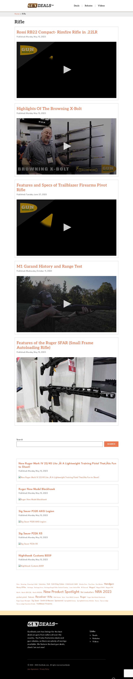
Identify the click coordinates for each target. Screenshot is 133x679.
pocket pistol (21, 597)
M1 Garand (84, 587)
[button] (66, 69)
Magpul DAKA (100, 587)
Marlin (18, 592)
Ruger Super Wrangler (23, 600)
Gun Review (99, 584)
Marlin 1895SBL (37, 592)
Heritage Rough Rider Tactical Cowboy (56, 587)
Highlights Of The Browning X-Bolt (49, 108)
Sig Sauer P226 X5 (30, 533)
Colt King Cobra (57, 584)
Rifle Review (57, 597)
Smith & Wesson (47, 601)
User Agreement (33, 669)
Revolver (40, 597)
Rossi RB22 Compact (72, 597)
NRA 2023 (103, 592)
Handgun (109, 584)
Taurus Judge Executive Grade (25, 604)
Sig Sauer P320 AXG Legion (36, 511)
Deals (76, 6)
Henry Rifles (21, 587)
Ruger (83, 597)
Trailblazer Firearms (44, 604)
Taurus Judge (104, 600)
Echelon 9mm (83, 584)
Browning (23, 584)
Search (19, 440)
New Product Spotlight (61, 592)
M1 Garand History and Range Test (49, 266)
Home (17, 14)
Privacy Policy (44, 669)
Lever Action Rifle (74, 587)
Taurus (97, 600)
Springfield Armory (70, 600)
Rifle (50, 597)
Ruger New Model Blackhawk (37, 489)
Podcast (31, 597)
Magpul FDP (109, 587)
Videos (101, 6)
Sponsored (59, 601)
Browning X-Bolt (33, 584)
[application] (66, 70)
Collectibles (42, 584)
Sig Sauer (35, 601)
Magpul (92, 587)
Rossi (63, 597)
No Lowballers (87, 592)
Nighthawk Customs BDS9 (35, 555)
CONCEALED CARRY (71, 584)
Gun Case (91, 584)
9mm (17, 584)
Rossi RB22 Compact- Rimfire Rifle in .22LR (57, 32)
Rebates (88, 6)
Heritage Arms (38, 587)
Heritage (30, 587)
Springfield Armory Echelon (85, 600)
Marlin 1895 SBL (27, 592)
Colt (48, 584)
